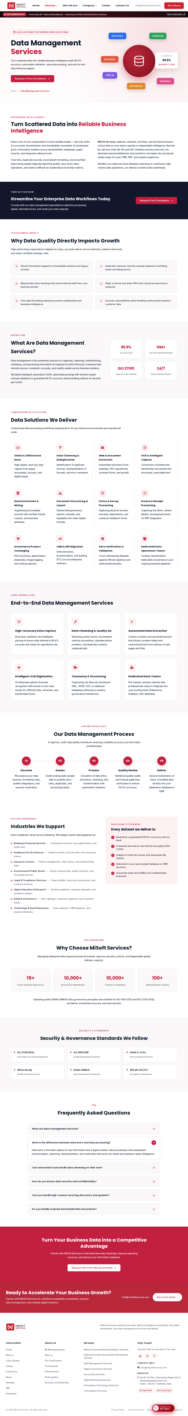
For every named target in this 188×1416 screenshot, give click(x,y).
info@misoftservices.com (148, 5)
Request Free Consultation (154, 200)
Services (50, 5)
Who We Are (70, 5)
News (9, 1377)
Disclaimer (11, 1393)
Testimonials (51, 1366)
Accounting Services (94, 1374)
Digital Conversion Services (98, 1369)
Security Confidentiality (57, 1382)
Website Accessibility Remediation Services (106, 1349)
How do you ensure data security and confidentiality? (64, 1181)
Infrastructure (52, 1371)
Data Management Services (98, 1363)
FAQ (8, 1388)
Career (106, 5)
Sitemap (10, 1382)
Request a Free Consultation (30, 78)
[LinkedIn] (140, 1356)
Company (88, 5)
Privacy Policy (118, 1410)
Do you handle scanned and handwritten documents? (64, 1209)
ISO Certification (53, 1360)
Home (36, 5)
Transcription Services (95, 1391)
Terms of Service (136, 1410)
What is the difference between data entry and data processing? (71, 1142)
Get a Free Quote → (167, 1297)
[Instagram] (147, 1356)
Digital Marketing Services (97, 1380)
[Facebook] (154, 1356)
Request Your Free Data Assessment (92, 1267)
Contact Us (122, 5)
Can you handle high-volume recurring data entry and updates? (70, 1195)
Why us (10, 1355)
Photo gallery (51, 1377)
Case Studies (13, 1360)
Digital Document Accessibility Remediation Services (106, 1356)
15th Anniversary (56, 1349)
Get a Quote (174, 5)
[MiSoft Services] (16, 5)
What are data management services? (55, 1128)
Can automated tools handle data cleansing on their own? (67, 1167)
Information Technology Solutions (101, 1385)
